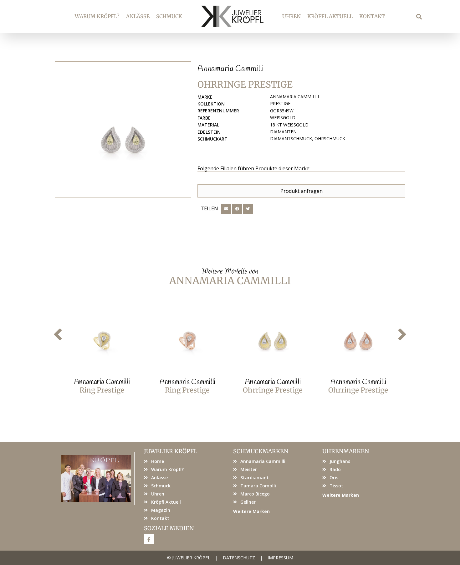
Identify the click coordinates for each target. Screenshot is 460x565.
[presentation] (58, 334)
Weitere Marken (251, 511)
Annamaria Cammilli (230, 69)
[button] (419, 16)
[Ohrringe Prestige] (123, 130)
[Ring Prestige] (101, 338)
